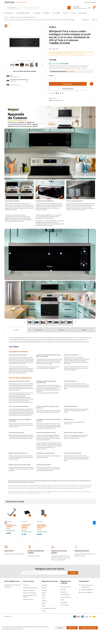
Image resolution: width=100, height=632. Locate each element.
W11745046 (24, 529)
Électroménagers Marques (23, 13)
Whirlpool (44, 587)
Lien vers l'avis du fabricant (45, 493)
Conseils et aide (82, 13)
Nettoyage (63, 589)
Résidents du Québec (28, 599)
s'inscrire (85, 8)
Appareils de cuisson (65, 587)
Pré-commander (64, 605)
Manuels (84, 329)
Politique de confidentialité (29, 593)
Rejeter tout (72, 627)
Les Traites (16, 329)
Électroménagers (8, 13)
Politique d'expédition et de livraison (29, 596)
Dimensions (61, 329)
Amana (43, 598)
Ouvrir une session (77, 8)
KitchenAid (44, 585)
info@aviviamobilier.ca (87, 592)
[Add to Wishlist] (91, 84)
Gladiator (44, 593)
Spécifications (38, 329)
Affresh (43, 605)
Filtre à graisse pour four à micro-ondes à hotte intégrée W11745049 (42, 526)
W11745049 (39, 529)
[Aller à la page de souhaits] (90, 8)
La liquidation (63, 602)
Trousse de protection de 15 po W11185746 (11, 525)
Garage (62, 599)
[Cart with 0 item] (94, 8)
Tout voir (44, 611)
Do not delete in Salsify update (49, 608)
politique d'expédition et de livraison (69, 68)
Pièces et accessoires (65, 597)
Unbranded (44, 590)
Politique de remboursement (30, 587)
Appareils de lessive (65, 594)
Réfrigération (63, 592)
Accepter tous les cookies (88, 627)
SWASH (43, 603)
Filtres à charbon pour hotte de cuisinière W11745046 (26, 526)
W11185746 (8, 528)
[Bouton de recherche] (69, 7)
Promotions (26, 585)
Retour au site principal (90, 2)
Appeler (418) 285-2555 (86, 589)
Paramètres (60, 627)
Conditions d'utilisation (28, 590)
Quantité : (51, 75)
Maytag (43, 595)
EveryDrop (44, 600)
